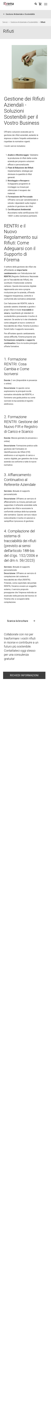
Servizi (5, 22)
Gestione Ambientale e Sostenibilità (19, 14)
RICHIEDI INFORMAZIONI (24, 675)
